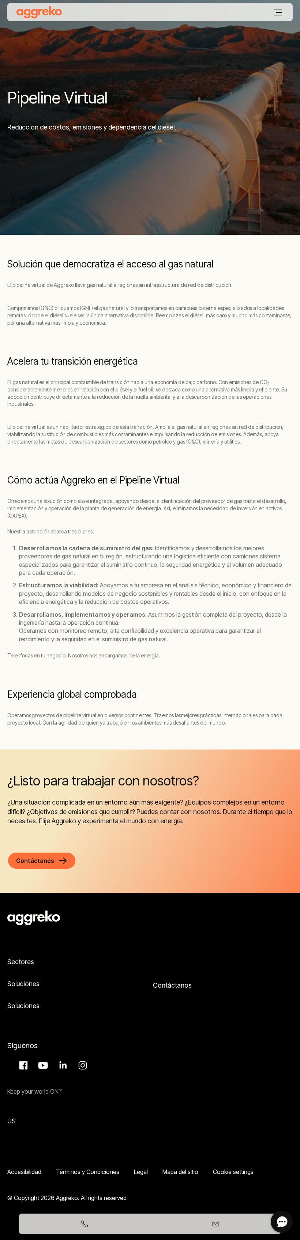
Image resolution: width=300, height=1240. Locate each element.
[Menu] (278, 12)
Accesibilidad (24, 1171)
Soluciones (23, 984)
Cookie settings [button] (233, 1171)
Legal (141, 1171)
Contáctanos (172, 985)
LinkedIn (62, 1065)
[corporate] (39, 12)
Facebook (22, 1065)
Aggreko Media (42, 1065)
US (11, 1121)
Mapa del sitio (180, 1171)
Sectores (20, 962)
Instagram (81, 1065)
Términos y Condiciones (87, 1171)
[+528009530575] (84, 1224)
